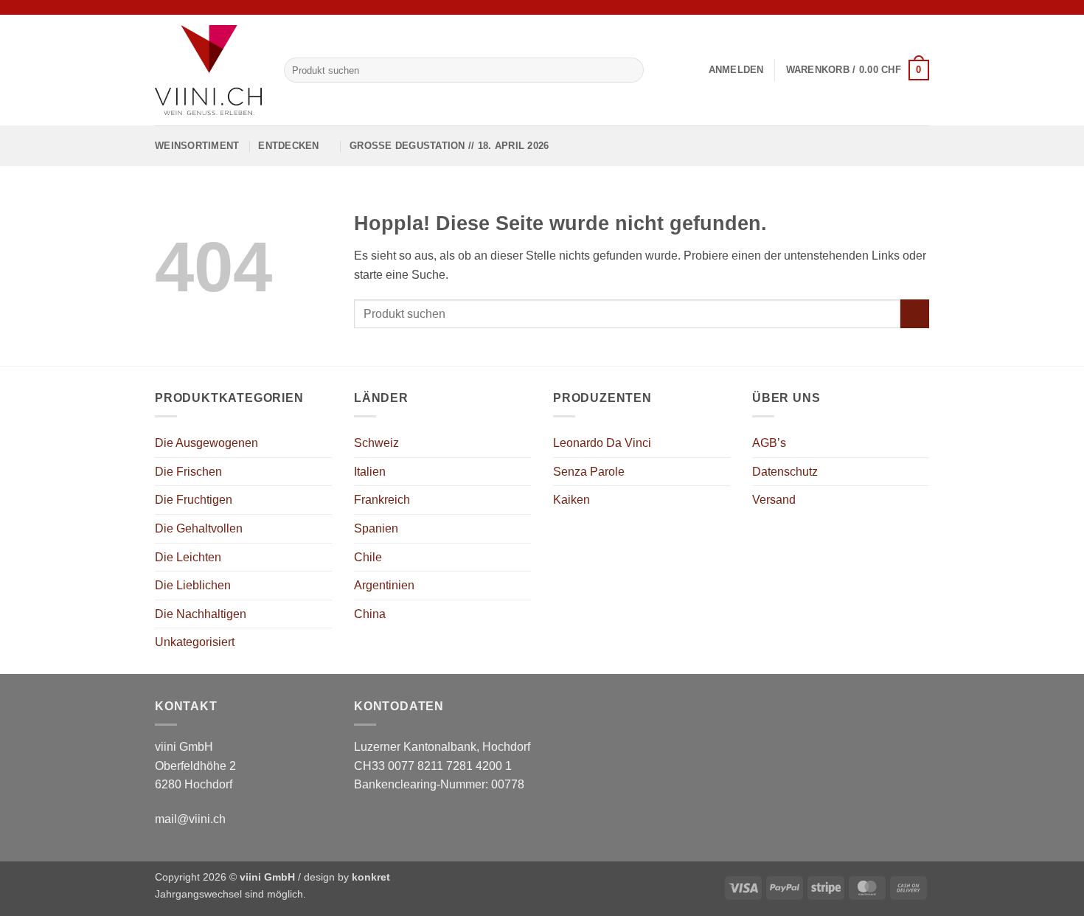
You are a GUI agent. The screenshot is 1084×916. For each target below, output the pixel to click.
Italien (370, 471)
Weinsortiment (197, 145)
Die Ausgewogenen (206, 443)
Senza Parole (589, 471)
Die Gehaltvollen (199, 528)
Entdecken (288, 145)
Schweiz (376, 443)
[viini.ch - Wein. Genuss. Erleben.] (208, 70)
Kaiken (571, 499)
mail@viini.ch (190, 819)
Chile (368, 557)
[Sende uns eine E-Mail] (921, 7)
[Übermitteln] (629, 70)
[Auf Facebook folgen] (893, 7)
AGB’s (769, 443)
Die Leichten (188, 557)
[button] (736, 70)
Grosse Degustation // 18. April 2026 (449, 145)
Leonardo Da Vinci (602, 443)
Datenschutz (785, 471)
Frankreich (382, 499)
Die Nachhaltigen (200, 614)
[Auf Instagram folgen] (907, 7)
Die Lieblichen (193, 585)
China (370, 614)
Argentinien (384, 585)
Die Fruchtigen (193, 499)
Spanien (376, 528)
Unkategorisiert (194, 642)
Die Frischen (188, 471)
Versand (774, 499)
